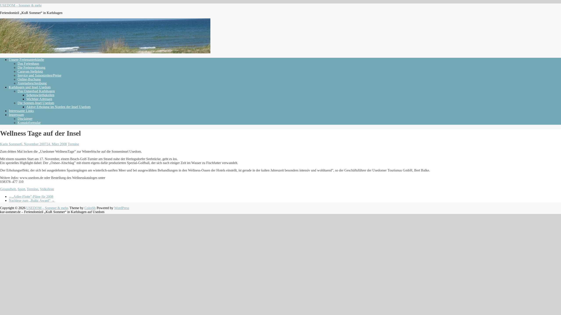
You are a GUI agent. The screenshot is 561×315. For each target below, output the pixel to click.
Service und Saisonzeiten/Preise (39, 75)
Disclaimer (25, 119)
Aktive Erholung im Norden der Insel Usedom (58, 107)
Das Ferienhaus (28, 63)
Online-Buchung (29, 79)
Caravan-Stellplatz (30, 71)
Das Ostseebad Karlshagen (36, 91)
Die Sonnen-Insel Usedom (36, 103)
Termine (73, 144)
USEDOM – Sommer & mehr (21, 5)
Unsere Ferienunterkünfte (26, 59)
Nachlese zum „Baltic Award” (32, 200)
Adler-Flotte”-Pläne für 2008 (31, 196)
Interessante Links (21, 111)
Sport (21, 189)
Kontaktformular (29, 122)
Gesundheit (8, 189)
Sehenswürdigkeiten (40, 95)
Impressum (16, 115)
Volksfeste (47, 189)
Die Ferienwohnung (31, 67)
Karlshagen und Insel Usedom (30, 87)
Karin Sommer (10, 144)
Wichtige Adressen (39, 99)
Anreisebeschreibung (32, 83)
